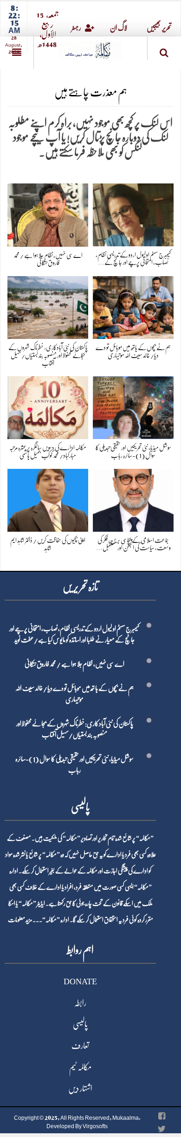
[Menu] (16, 52)
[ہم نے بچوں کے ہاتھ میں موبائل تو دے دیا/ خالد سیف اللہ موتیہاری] (133, 305)
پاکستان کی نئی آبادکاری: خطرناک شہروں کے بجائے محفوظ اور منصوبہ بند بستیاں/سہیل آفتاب (48, 355)
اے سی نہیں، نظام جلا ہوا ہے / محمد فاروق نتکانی (74, 664)
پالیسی (80, 1024)
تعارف (80, 1045)
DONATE (80, 981)
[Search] (164, 50)
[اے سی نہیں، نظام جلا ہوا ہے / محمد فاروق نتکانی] (47, 213)
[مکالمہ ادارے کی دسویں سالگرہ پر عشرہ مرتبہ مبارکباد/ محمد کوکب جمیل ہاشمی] (47, 406)
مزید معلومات (20, 919)
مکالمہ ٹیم (80, 1067)
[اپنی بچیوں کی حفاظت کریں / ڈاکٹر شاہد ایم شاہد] (47, 498)
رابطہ (80, 1003)
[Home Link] (90, 47)
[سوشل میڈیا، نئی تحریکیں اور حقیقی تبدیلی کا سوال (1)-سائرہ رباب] (133, 406)
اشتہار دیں (80, 1088)
